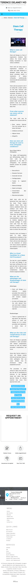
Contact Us (9, 522)
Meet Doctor (9, 529)
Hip (7, 549)
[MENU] (14, 14)
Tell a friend (13, 572)
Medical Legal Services (12, 556)
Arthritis (8, 547)
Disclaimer (10, 570)
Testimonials (9, 536)
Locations (8, 538)
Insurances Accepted (7, 463)
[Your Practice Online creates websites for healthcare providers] (15, 581)
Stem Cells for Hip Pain (18, 398)
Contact (8, 540)
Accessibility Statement (9, 574)
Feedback (6, 572)
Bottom (26, 582)
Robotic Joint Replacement (13, 560)
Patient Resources (10, 535)
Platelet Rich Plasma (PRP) (18, 389)
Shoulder (8, 553)
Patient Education (10, 533)
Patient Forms (7, 453)
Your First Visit (21, 463)
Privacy (17, 570)
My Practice (10, 513)
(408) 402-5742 (15, 10)
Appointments (10, 518)
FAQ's (8, 520)
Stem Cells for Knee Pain (18, 407)
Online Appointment (20, 453)
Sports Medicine (10, 554)
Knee (7, 551)
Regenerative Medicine (18, 386)
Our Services (9, 531)
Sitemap (22, 570)
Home (5, 18)
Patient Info (10, 516)
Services (10, 18)
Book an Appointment (14, 7)
